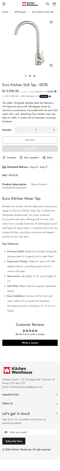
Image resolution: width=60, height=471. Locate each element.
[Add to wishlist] (51, 22)
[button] (54, 3)
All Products (20, 12)
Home (5, 12)
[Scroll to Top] (54, 455)
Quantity (6, 130)
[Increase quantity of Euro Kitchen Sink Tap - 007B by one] (54, 130)
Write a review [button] (30, 342)
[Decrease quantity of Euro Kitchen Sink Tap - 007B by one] (18, 130)
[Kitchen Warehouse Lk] (30, 4)
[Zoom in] (51, 65)
